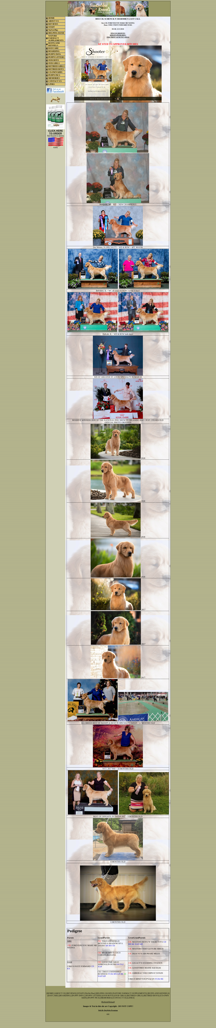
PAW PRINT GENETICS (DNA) (118, 37)
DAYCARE (53, 995)
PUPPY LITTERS (93, 995)
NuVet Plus (89, 993)
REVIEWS (71, 993)
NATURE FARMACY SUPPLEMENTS (129, 993)
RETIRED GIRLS (134, 995)
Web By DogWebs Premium (108, 1010)
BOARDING (65, 995)
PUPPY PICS (93, 998)
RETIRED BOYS (151, 995)
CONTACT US (119, 998)
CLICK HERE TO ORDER (55, 132)
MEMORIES (106, 998)
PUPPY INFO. (78, 995)
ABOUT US (60, 993)
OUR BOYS (108, 995)
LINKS (131, 998)
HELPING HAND (103, 993)
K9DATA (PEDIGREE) (118, 35)
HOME (50, 993)
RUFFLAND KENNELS (158, 993)
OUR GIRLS (120, 995)
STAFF (81, 993)
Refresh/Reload (108, 1002)
